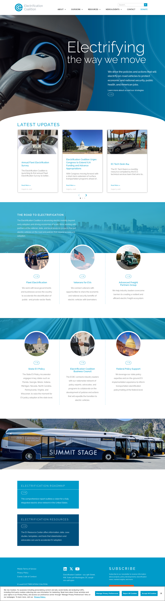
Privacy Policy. (40, 597)
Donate (144, 9)
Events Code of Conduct (27, 577)
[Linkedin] (65, 569)
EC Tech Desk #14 (120, 164)
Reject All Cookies (130, 593)
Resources (93, 9)
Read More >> (26, 185)
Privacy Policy (22, 573)
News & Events (112, 9)
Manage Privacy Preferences (107, 593)
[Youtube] (77, 569)
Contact (131, 9)
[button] (78, 195)
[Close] (161, 593)
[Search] (145, 4)
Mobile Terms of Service (26, 569)
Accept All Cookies (149, 593)
